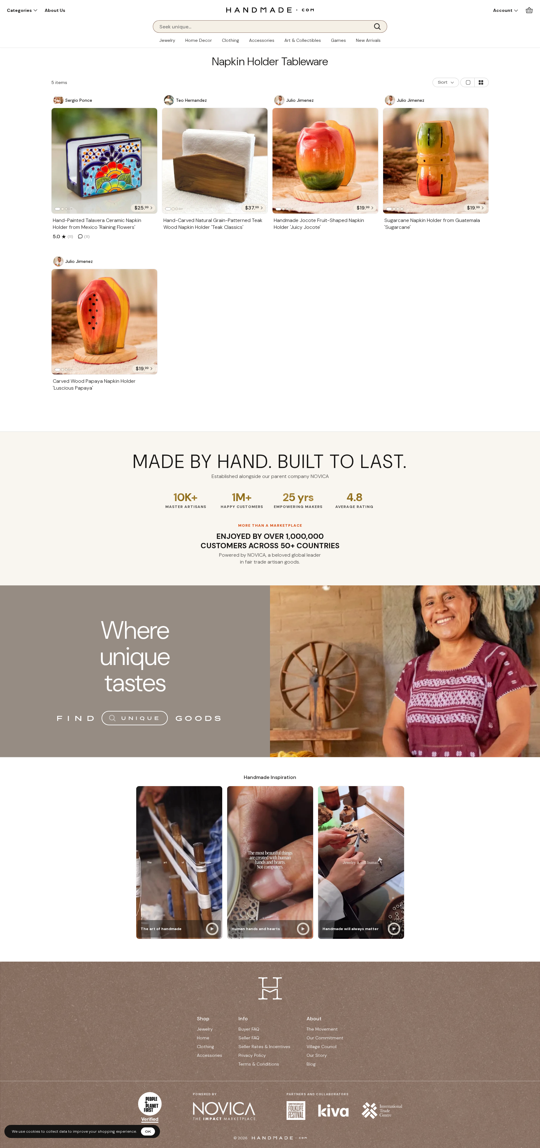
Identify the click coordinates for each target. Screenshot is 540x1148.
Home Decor (198, 40)
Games (338, 40)
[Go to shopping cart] (529, 10)
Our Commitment (325, 1038)
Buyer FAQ (248, 1029)
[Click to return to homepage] (270, 10)
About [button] (314, 1018)
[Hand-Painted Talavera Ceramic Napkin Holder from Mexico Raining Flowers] (104, 161)
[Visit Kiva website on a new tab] (333, 1110)
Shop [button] (203, 1018)
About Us (55, 10)
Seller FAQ (248, 1038)
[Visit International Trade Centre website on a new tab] (382, 1110)
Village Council (322, 1046)
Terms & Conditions (258, 1064)
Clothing (230, 40)
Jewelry (167, 40)
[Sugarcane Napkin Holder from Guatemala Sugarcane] (436, 161)
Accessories (261, 40)
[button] (22, 10)
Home (203, 1038)
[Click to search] (379, 26)
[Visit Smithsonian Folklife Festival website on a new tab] (296, 1110)
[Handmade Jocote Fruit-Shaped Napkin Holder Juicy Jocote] (325, 161)
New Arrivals (368, 40)
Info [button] (243, 1018)
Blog (311, 1064)
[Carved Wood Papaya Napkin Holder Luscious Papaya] (104, 322)
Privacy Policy (252, 1055)
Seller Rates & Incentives (264, 1046)
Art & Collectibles (302, 40)
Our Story (317, 1055)
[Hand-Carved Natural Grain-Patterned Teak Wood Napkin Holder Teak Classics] (215, 161)
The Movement (322, 1029)
